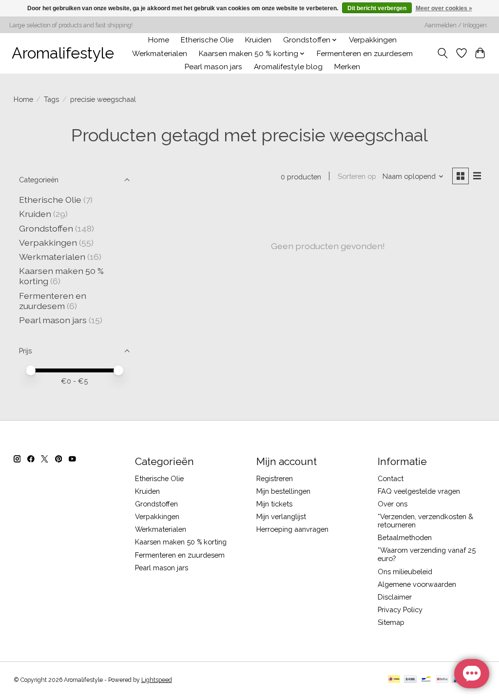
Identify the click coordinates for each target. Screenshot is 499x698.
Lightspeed (156, 680)
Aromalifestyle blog (288, 66)
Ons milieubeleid (405, 571)
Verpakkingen (373, 40)
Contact (390, 478)
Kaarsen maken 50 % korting (181, 542)
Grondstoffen (46, 228)
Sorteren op (357, 176)
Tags (51, 99)
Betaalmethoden (405, 537)
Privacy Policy (400, 609)
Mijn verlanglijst (281, 516)
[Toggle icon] (442, 53)
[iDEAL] (394, 679)
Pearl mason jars (213, 66)
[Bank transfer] (410, 679)
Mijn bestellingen (283, 491)
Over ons (392, 504)
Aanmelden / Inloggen (455, 25)
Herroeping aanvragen (292, 529)
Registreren (274, 478)
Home (158, 40)
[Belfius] (442, 679)
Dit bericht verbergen (376, 8)
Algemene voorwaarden (417, 584)
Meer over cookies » (444, 8)
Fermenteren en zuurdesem (365, 53)
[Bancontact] (426, 679)
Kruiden (258, 40)
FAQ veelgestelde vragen (419, 491)
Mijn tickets (274, 504)
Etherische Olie (207, 40)
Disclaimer (395, 597)
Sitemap (391, 622)
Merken (347, 66)
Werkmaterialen (159, 53)
